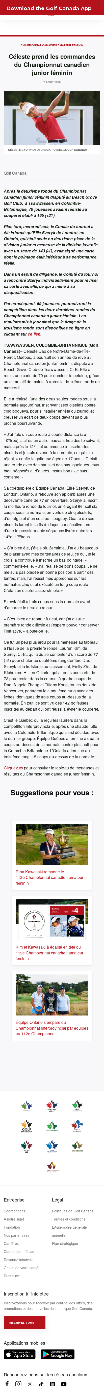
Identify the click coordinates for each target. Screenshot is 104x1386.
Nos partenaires (16, 1235)
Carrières (11, 1243)
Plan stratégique (65, 1243)
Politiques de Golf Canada (73, 1210)
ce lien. (34, 334)
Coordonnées (14, 1210)
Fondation (12, 1227)
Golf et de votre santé (21, 1267)
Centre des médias (19, 1251)
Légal (57, 1199)
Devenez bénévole (19, 1259)
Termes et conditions (68, 1219)
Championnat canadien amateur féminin (52, 45)
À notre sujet (14, 1219)
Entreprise (14, 1199)
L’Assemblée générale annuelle (69, 1231)
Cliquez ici (13, 768)
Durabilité (11, 1275)
